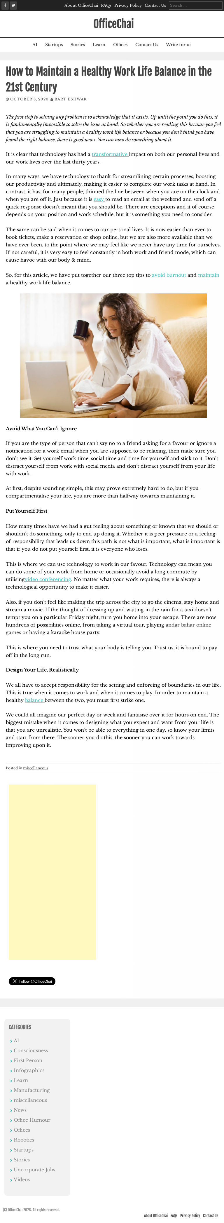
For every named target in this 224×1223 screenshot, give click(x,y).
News (20, 1110)
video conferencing (48, 579)
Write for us (178, 44)
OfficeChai (113, 24)
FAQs (106, 5)
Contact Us (155, 5)
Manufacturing (32, 1090)
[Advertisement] (52, 872)
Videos (22, 1179)
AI (34, 44)
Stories (78, 44)
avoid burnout (169, 275)
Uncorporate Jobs (34, 1169)
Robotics (24, 1140)
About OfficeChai (81, 5)
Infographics (29, 1070)
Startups (54, 44)
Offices (120, 44)
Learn (99, 44)
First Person (28, 1060)
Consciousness (31, 1050)
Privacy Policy (128, 5)
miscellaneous (35, 768)
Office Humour (32, 1120)
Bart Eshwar (71, 99)
